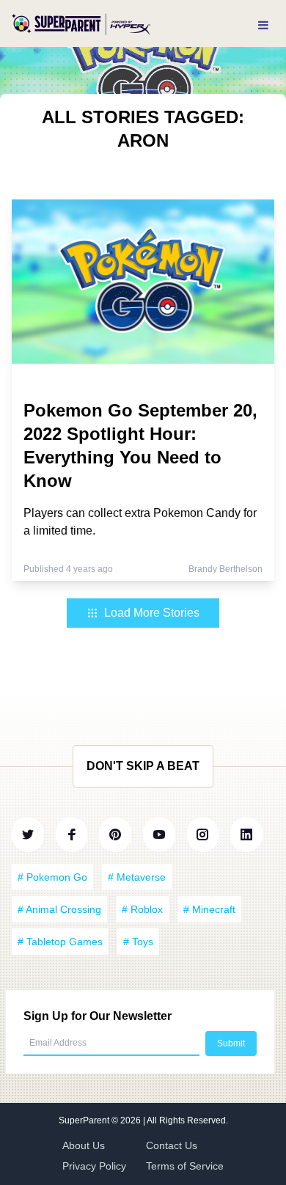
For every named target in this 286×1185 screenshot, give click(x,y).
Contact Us (171, 1145)
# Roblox (142, 909)
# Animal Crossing (59, 909)
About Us (83, 1145)
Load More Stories (151, 612)
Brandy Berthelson (225, 569)
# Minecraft (209, 909)
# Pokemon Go (52, 877)
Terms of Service (185, 1166)
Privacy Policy (94, 1166)
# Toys (138, 941)
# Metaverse (137, 877)
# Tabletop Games (60, 941)
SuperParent (85, 1120)
